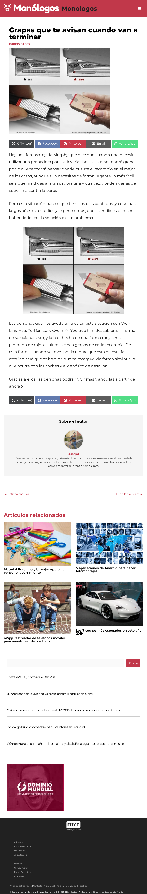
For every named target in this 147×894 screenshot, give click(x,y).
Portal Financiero (22, 872)
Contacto (37, 886)
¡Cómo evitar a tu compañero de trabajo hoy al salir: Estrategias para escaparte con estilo (65, 744)
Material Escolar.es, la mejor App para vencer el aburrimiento (34, 571)
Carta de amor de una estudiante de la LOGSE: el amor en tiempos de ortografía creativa (65, 710)
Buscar (133, 663)
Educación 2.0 (21, 842)
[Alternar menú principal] (139, 9)
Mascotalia (19, 863)
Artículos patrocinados (21, 886)
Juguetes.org (20, 855)
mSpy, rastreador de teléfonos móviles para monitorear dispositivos (35, 639)
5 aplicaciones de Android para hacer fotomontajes (106, 569)
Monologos (79, 8)
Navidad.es (19, 850)
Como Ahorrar (21, 868)
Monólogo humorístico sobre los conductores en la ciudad (46, 727)
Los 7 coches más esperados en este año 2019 (108, 632)
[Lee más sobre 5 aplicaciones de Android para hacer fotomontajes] (109, 542)
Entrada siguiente (129, 493)
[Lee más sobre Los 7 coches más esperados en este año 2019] (109, 603)
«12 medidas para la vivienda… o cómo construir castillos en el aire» (50, 694)
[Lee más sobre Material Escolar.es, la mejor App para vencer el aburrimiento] (37, 543)
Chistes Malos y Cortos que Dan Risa (31, 677)
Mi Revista (19, 876)
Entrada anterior (16, 493)
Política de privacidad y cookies (71, 886)
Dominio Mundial (22, 846)
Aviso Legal (49, 886)
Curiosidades (19, 44)
